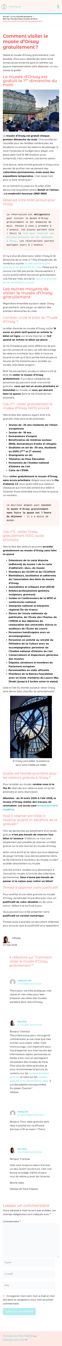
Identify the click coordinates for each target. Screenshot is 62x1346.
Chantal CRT (24, 980)
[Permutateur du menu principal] (58, 6)
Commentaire (12, 1221)
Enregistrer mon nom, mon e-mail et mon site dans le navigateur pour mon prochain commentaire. (29, 1300)
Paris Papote (15, 6)
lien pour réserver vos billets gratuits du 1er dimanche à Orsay (31, 237)
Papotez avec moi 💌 (15, 1339)
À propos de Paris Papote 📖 (19, 1336)
